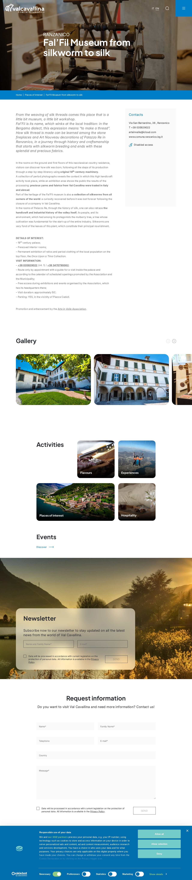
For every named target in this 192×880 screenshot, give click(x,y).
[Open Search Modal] (167, 8)
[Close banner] (187, 831)
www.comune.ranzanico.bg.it (146, 136)
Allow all (159, 834)
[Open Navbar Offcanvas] (184, 8)
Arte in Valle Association (72, 308)
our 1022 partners (58, 837)
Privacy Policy (97, 811)
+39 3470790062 (58, 265)
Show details (156, 874)
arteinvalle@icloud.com (142, 132)
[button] (174, 341)
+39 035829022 (28, 265)
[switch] (86, 874)
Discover (41, 547)
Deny (159, 853)
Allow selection (159, 843)
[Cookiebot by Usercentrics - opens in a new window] (19, 874)
